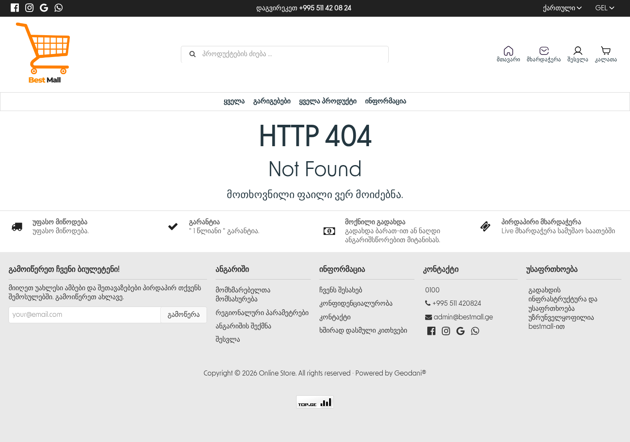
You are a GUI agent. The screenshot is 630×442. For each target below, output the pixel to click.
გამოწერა (184, 314)
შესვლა (228, 339)
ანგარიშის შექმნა (243, 326)
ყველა (234, 101)
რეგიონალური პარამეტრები (262, 313)
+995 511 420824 (456, 303)
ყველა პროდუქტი (328, 101)
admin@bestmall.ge (463, 317)
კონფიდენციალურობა (356, 303)
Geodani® (410, 373)
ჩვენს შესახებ (340, 290)
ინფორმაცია (385, 101)
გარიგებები (272, 101)
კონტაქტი (335, 317)
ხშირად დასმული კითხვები (363, 330)
